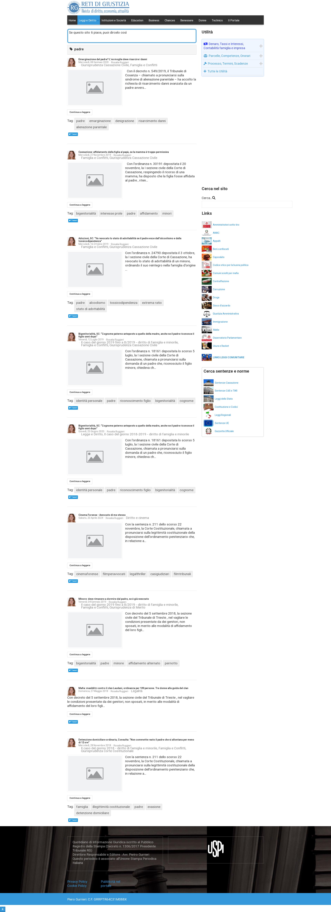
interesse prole (111, 213)
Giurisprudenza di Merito (127, 607)
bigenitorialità (86, 213)
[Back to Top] (2, 909)
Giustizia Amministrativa (226, 314)
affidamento (149, 213)
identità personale (89, 401)
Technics (217, 20)
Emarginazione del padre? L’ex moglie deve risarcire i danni (112, 59)
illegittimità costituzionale (111, 807)
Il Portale (233, 20)
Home (72, 20)
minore (119, 663)
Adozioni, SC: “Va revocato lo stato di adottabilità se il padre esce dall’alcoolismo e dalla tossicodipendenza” (129, 240)
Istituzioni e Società (114, 20)
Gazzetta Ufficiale (224, 431)
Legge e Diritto (92, 434)
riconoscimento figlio (135, 401)
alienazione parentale (91, 127)
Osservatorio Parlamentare (227, 338)
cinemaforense (87, 574)
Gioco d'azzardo (221, 305)
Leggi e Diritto (88, 20)
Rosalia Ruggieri (120, 62)
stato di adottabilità (90, 309)
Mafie (216, 330)
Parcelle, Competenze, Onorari (229, 56)
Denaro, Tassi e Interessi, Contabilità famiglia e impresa (224, 46)
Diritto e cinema (137, 517)
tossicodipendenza (123, 303)
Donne (203, 20)
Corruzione (219, 289)
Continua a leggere (79, 112)
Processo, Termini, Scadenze (228, 63)
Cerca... (207, 198)
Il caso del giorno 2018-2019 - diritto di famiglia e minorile (146, 434)
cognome (186, 401)
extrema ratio (152, 303)
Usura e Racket (221, 346)
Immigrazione (220, 322)
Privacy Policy (78, 882)
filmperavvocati (114, 574)
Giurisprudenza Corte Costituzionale (107, 751)
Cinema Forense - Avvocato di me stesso (102, 515)
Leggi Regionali (223, 415)
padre (80, 121)
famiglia (82, 807)
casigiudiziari (159, 574)
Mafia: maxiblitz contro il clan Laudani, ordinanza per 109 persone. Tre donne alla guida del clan (133, 688)
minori (167, 213)
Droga (216, 297)
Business (154, 20)
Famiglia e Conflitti (143, 65)
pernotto (171, 663)
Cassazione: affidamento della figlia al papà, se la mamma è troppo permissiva (123, 152)
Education (137, 20)
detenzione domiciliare (92, 813)
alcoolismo (97, 303)
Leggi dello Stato (224, 399)
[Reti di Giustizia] (98, 7)
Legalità (136, 691)
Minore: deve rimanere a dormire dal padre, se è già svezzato (113, 599)
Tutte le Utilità (217, 71)
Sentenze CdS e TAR (226, 391)
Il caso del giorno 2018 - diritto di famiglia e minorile (119, 748)
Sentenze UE (222, 423)
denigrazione (124, 121)
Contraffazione (221, 281)
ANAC (216, 233)
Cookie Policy (77, 886)
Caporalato (218, 257)
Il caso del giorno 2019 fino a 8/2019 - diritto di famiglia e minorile (129, 342)
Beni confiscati (221, 249)
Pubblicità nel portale (110, 884)
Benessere (187, 20)
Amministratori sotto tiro (226, 225)
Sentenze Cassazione (226, 383)
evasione (154, 807)
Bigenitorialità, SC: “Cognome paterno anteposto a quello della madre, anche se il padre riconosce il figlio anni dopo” (136, 335)
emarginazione (100, 121)
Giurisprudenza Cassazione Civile (105, 65)
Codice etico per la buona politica (230, 265)
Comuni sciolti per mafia (226, 273)
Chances (170, 20)
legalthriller (138, 574)
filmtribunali (182, 574)
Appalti (216, 241)
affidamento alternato (144, 663)
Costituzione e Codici (226, 407)
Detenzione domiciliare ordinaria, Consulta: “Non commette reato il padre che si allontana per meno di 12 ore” (136, 741)
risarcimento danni (152, 121)
